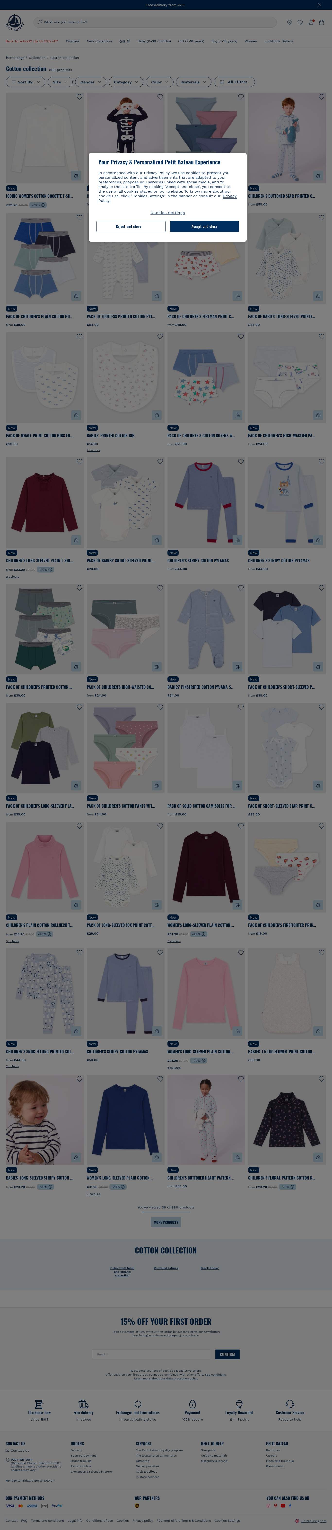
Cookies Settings (167, 212)
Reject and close (128, 226)
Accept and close (205, 226)
